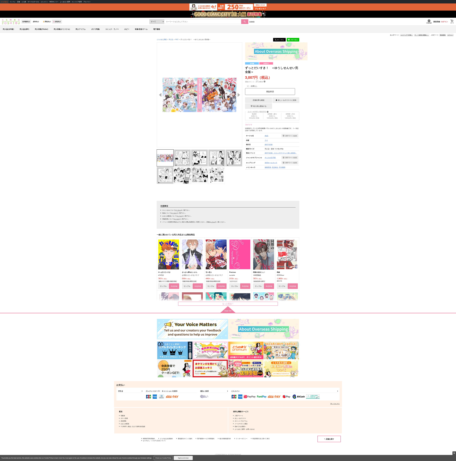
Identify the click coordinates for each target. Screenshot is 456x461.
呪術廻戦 (443, 35)
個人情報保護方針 (225, 438)
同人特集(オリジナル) (62, 29)
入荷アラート (291, 136)
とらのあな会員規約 (166, 438)
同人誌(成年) (24, 29)
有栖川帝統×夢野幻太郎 (189, 281)
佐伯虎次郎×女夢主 (259, 281)
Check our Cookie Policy (163, 458)
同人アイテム (81, 29)
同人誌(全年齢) (8, 29)
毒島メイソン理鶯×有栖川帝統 (167, 281)
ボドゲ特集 (95, 29)
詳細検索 (251, 21)
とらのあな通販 (162, 39)
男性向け (48, 21)
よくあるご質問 (65, 2)
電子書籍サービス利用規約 (205, 438)
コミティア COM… (406, 35)
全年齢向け (26, 21)
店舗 (18, 2)
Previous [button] (160, 94)
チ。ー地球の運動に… (422, 35)
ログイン (444, 21)
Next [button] (238, 94)
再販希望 (270, 91)
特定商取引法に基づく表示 (261, 438)
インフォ (12, 2)
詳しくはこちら (335, 404)
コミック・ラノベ (112, 29)
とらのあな (4, 2)
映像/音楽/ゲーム (141, 29)
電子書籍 (156, 29)
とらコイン (44, 2)
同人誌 (171, 39)
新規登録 (436, 21)
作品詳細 (174, 286)
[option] (199, 95)
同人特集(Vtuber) (41, 29)
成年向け (36, 21)
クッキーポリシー (241, 438)
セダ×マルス (233, 281)
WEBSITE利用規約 (149, 438)
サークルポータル (33, 2)
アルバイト (87, 2)
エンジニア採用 (77, 2)
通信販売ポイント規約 (185, 438)
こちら (179, 210)
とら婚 (24, 2)
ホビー (126, 29)
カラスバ (450, 35)
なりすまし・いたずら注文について (154, 440)
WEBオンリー (54, 2)
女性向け (58, 21)
